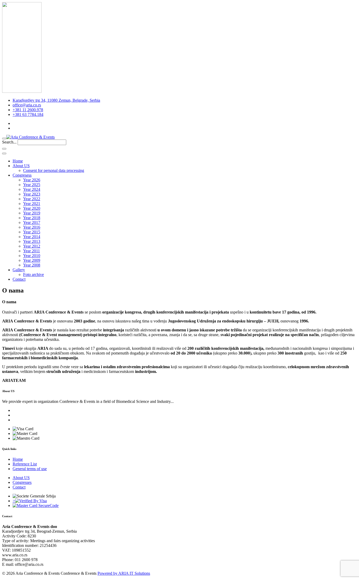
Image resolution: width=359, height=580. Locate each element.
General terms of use (30, 468)
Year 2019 (31, 213)
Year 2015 (31, 232)
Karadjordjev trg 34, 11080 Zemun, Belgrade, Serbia (56, 100)
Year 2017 (31, 222)
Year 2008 (31, 265)
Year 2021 (31, 203)
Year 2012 (31, 246)
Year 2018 (31, 217)
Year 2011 (31, 251)
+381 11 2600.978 (28, 109)
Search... (9, 142)
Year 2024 (31, 189)
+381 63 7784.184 (28, 114)
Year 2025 (31, 184)
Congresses (22, 482)
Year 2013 (31, 241)
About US (21, 165)
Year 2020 (31, 208)
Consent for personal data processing (53, 170)
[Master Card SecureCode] (36, 505)
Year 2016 (31, 227)
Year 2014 (31, 236)
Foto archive (33, 274)
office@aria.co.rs (27, 105)
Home (18, 161)
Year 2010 (31, 255)
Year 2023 (31, 194)
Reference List (25, 464)
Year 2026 (31, 180)
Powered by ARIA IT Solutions (124, 573)
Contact (19, 279)
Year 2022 (31, 199)
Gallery (19, 270)
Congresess (22, 175)
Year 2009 (31, 260)
